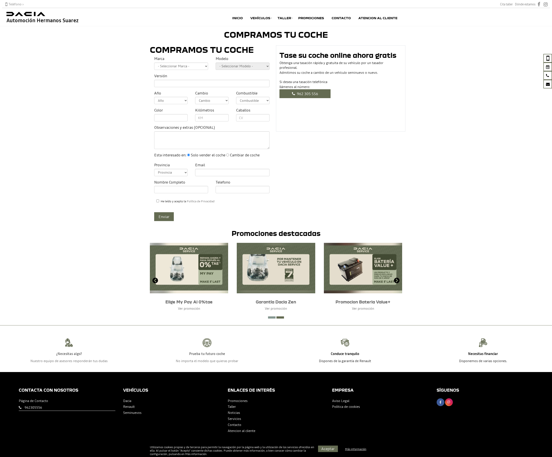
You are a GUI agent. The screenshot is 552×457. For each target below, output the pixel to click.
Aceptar (328, 448)
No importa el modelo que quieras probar (207, 360)
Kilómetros (204, 110)
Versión (160, 76)
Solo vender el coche (208, 155)
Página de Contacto (33, 400)
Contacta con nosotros (48, 390)
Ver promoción (189, 308)
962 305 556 (307, 93)
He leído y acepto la (188, 201)
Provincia (162, 165)
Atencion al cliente (377, 18)
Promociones (311, 18)
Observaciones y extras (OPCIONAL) (184, 127)
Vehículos (260, 18)
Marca (159, 58)
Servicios (234, 418)
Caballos (243, 110)
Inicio (237, 18)
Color (158, 110)
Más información (196, 454)
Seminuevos (132, 412)
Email (200, 165)
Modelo (222, 58)
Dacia (127, 400)
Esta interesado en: (170, 155)
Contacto (341, 18)
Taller (284, 18)
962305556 (33, 407)
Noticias (234, 412)
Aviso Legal (340, 400)
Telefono (223, 182)
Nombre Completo (169, 182)
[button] (272, 317)
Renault (129, 406)
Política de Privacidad (201, 201)
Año (157, 93)
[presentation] (155, 281)
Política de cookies (346, 406)
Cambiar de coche (245, 155)
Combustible (246, 93)
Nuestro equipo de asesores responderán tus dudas (69, 360)
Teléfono (15, 4)
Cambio (201, 93)
